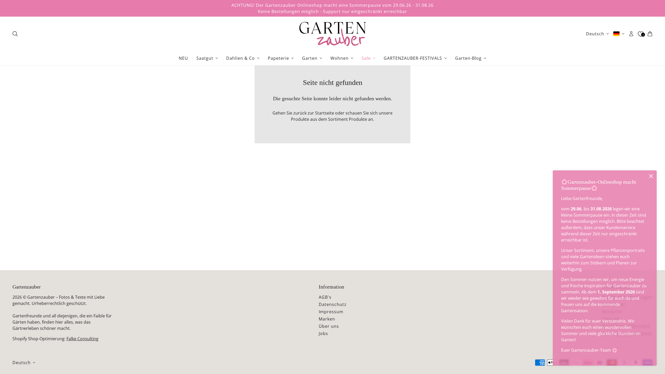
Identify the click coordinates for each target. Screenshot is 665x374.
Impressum (331, 312)
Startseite (324, 113)
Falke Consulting (82, 339)
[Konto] (631, 33)
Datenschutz (333, 304)
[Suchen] (15, 33)
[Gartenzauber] (332, 34)
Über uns (329, 326)
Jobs (323, 333)
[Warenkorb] (650, 33)
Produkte (358, 119)
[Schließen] (651, 176)
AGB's (325, 297)
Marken (327, 319)
